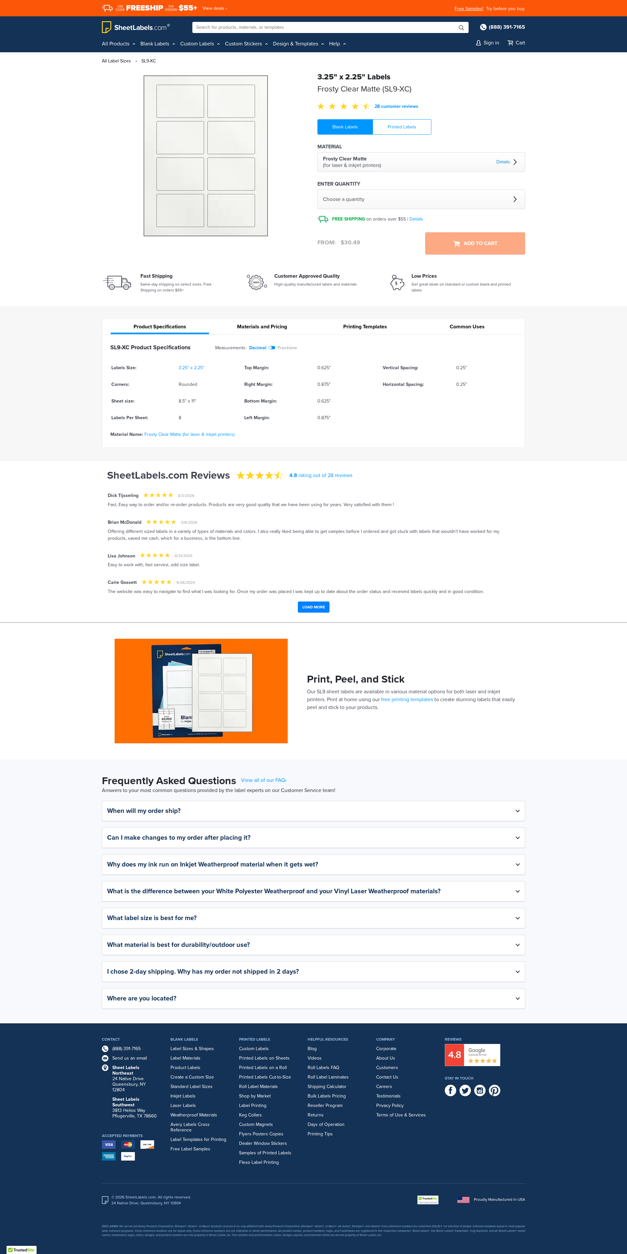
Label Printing (252, 1105)
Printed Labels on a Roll (263, 1067)
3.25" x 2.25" (191, 368)
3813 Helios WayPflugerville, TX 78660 (134, 1108)
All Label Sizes (116, 61)
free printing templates (407, 699)
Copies (276, 1134)
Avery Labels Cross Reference (190, 1127)
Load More (313, 607)
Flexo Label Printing (259, 1162)
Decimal (257, 348)
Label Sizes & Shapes (192, 1048)
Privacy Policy (390, 1105)
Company (385, 1039)
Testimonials (388, 1096)
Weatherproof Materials (193, 1115)
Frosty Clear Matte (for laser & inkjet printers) (189, 434)
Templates (365, 326)
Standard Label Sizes (191, 1086)
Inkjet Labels (183, 1096)
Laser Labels (183, 1105)
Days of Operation (326, 1124)
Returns (316, 1115)
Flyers (245, 1134)
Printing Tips (320, 1134)
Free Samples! (469, 8)
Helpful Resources (328, 1039)
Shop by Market (255, 1096)
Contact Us (387, 1077)
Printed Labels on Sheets (264, 1058)
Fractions (287, 348)
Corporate (386, 1048)
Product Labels (185, 1067)
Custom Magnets (256, 1124)
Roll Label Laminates (328, 1077)
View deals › (214, 8)
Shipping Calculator (327, 1086)
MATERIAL (329, 146)
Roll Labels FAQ (323, 1067)
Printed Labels (402, 127)
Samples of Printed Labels (265, 1153)
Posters (260, 1134)
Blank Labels (345, 127)
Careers (384, 1086)
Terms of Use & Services (401, 1115)
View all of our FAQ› (264, 780)
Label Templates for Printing (198, 1139)
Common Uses (467, 326)
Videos (315, 1058)
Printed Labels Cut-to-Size (265, 1077)
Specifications (160, 326)
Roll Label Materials (258, 1086)
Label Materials (185, 1058)
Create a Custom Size (192, 1077)
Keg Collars (250, 1115)
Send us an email (129, 1058)
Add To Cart (478, 243)
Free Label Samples (190, 1149)
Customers (387, 1067)
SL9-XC (148, 61)
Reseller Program (325, 1105)
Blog (312, 1048)
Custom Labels (254, 1048)
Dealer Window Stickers (263, 1143)
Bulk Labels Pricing (327, 1096)
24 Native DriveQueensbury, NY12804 (129, 1079)
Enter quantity (338, 184)
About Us (385, 1058)
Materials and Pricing (262, 326)
